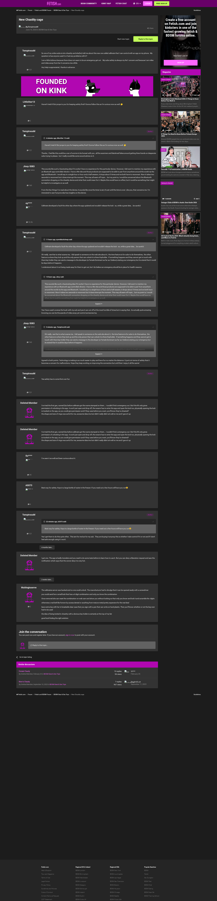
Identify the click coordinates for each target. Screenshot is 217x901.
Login (147, 4)
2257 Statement (46, 899)
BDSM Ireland (80, 892)
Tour (42, 874)
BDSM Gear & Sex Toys (48, 30)
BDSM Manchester (82, 878)
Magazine (51, 874)
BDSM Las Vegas (115, 878)
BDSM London (80, 870)
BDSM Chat (148, 885)
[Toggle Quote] (44, 138)
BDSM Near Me (149, 892)
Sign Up (180, 63)
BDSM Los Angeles (116, 874)
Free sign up (161, 4)
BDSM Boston (114, 885)
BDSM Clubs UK (81, 899)
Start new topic (123, 39)
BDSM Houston (115, 889)
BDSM (146, 870)
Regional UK (80, 867)
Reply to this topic (146, 39)
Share (151, 28)
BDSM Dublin (80, 896)
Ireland (88, 867)
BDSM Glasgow (81, 885)
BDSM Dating (148, 889)
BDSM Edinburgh (81, 889)
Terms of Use (45, 878)
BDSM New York (115, 870)
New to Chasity (24, 682)
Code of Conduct (47, 892)
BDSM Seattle (114, 896)
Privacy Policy (45, 885)
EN (137, 3)
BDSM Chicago (115, 892)
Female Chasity (24, 671)
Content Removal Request (50, 896)
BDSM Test (147, 881)
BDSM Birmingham (82, 874)
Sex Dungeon (148, 878)
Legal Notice (45, 881)
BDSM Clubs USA (116, 899)
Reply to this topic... (40, 645)
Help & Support (46, 870)
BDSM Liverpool (81, 881)
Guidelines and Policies (49, 889)
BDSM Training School (151, 896)
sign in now (70, 635)
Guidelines (197, 10)
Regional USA (114, 867)
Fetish (146, 874)
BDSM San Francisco (117, 881)
